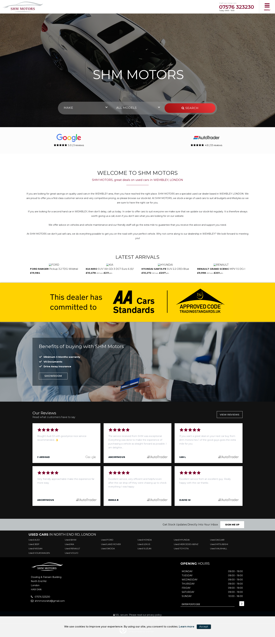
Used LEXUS (144, 544)
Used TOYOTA (181, 548)
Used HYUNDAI (182, 539)
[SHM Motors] (23, 7)
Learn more (186, 626)
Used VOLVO (71, 553)
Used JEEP (33, 544)
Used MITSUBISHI (219, 544)
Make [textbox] (68, 108)
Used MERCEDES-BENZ (186, 544)
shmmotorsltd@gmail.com (49, 600)
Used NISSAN (35, 548)
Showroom (53, 375)
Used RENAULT (72, 548)
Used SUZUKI (144, 548)
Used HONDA (145, 539)
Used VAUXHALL (218, 548)
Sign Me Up (232, 524)
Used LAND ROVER (111, 544)
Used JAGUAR (217, 539)
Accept (203, 626)
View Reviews (230, 414)
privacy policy (154, 614)
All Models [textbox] (126, 108)
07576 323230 (236, 7)
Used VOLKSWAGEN (39, 553)
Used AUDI (34, 539)
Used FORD (107, 539)
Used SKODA (108, 548)
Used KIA (69, 544)
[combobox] (85, 108)
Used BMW (70, 539)
